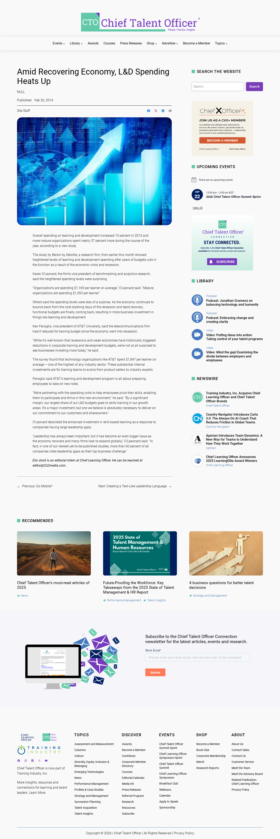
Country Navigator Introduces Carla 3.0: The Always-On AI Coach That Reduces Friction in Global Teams (232, 418)
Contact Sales (240, 750)
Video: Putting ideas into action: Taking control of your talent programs (234, 337)
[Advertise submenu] (177, 44)
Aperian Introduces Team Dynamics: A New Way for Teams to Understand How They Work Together (234, 439)
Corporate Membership (211, 756)
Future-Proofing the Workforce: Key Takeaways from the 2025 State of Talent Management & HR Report (138, 587)
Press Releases (131, 790)
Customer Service (243, 762)
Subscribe (128, 813)
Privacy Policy (240, 790)
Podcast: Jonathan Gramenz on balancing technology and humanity (232, 302)
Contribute (128, 756)
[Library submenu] (82, 44)
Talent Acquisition (85, 808)
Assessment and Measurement (94, 744)
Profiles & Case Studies (89, 790)
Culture (79, 756)
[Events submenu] (64, 44)
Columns (80, 750)
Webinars (165, 790)
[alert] (227, 179)
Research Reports (207, 768)
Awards (127, 744)
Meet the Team (241, 768)
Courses (127, 772)
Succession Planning (87, 802)
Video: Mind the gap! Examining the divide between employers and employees (232, 356)
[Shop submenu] (156, 44)
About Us (237, 744)
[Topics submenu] (226, 44)
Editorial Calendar (133, 778)
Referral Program (133, 796)
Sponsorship (167, 807)
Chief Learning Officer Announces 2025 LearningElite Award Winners (231, 459)
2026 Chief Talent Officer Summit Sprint (233, 196)
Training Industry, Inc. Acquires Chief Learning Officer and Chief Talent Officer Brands (233, 397)
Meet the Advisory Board (247, 774)
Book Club (202, 750)
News (78, 778)
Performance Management (91, 784)
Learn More (37, 793)
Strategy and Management (91, 796)
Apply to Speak (168, 801)
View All (198, 208)
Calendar (165, 795)
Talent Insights (83, 813)
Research (128, 802)
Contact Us (239, 756)
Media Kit (128, 784)
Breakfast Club (168, 783)
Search (254, 86)
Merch (200, 762)
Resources (128, 808)
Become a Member (134, 750)
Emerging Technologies (89, 772)
